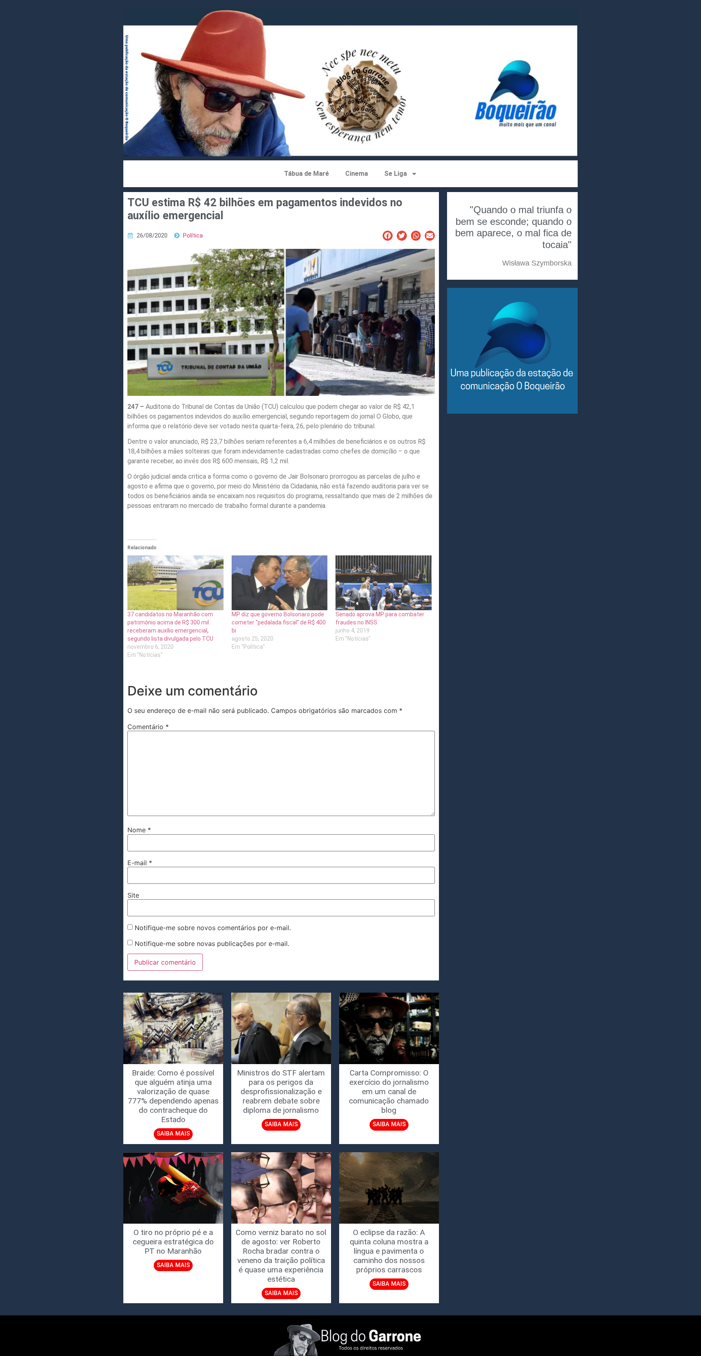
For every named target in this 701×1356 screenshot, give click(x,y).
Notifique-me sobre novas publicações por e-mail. (212, 943)
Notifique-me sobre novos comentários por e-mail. (213, 927)
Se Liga (395, 173)
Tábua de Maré (306, 173)
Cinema (356, 173)
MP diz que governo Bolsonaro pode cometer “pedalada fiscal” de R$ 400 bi (279, 622)
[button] (388, 236)
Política (193, 235)
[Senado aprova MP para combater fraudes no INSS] (383, 582)
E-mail (139, 862)
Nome (139, 830)
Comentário (148, 726)
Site (133, 895)
